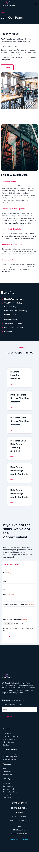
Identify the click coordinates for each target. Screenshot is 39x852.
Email (8, 594)
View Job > (13, 384)
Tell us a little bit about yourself (18, 604)
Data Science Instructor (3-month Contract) (19, 493)
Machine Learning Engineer (15, 375)
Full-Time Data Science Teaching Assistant (19, 421)
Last (4, 590)
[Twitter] (15, 808)
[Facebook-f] (12, 808)
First (4, 581)
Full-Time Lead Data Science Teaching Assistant (18, 446)
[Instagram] (23, 808)
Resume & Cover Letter (15, 619)
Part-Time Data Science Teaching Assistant (19, 398)
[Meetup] (27, 808)
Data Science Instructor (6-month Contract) (19, 470)
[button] (36, 3)
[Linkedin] (19, 808)
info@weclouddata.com (19, 840)
